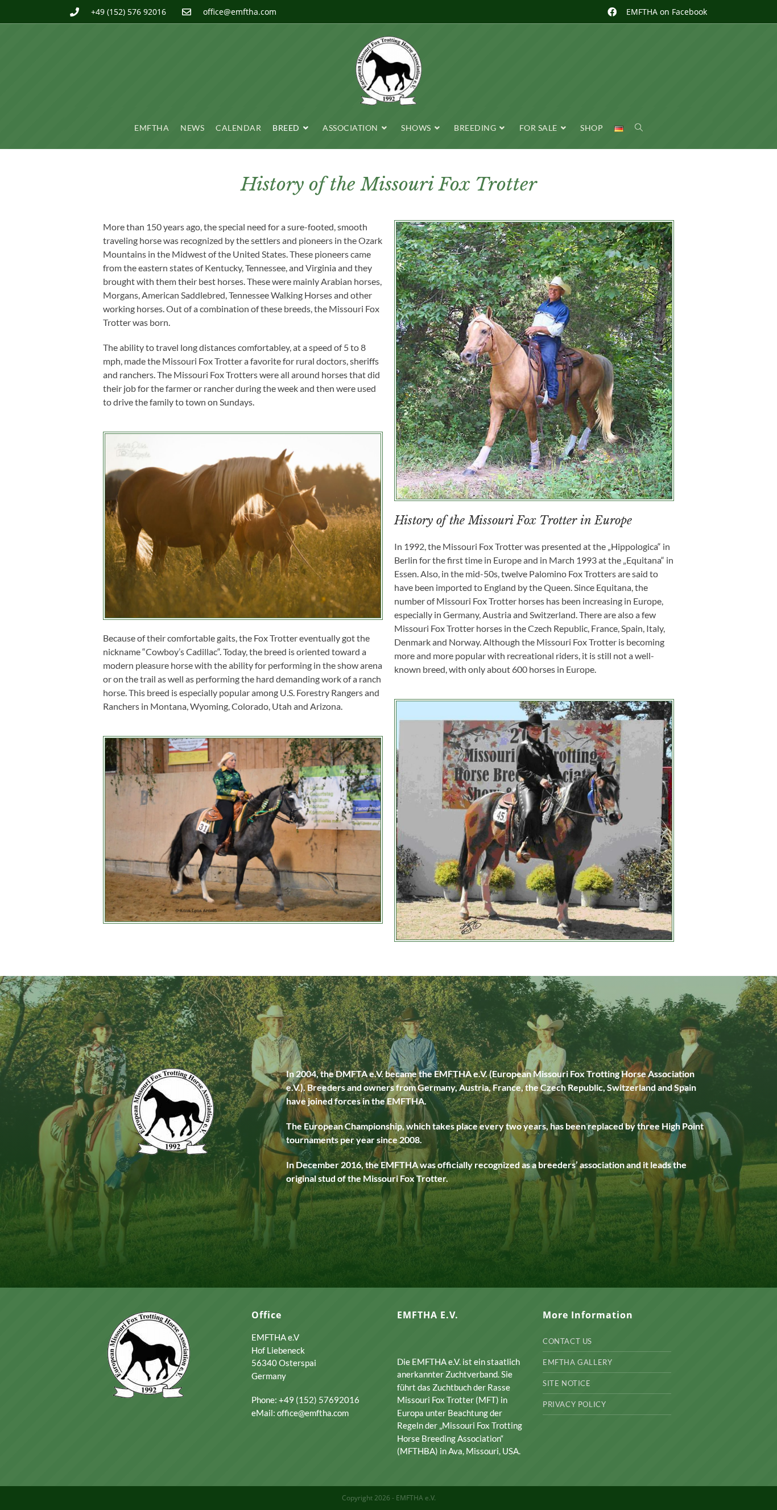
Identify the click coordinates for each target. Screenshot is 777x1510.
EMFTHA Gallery (577, 1362)
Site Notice (567, 1383)
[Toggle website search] (638, 128)
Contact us (567, 1341)
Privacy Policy (574, 1404)
